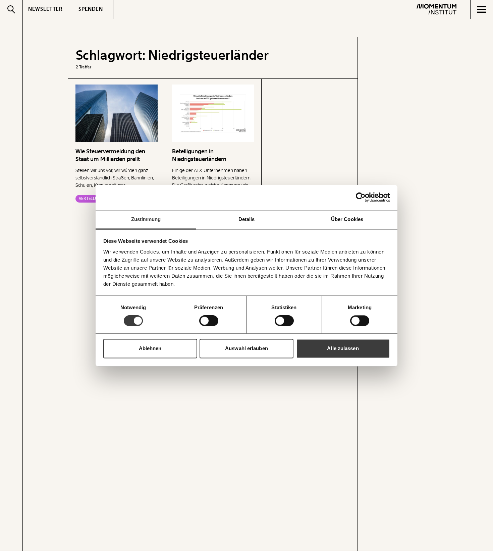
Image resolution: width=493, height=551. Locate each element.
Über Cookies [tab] (347, 219)
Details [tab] (246, 219)
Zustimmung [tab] (146, 219)
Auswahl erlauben (246, 348)
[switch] (208, 320)
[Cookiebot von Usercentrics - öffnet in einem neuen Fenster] (360, 197)
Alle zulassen (343, 348)
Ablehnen (150, 348)
